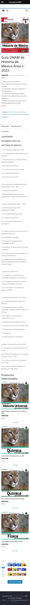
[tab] (5, 126)
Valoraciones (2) (16, 126)
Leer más (15, 422)
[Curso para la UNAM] (3, 10)
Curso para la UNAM (15, 582)
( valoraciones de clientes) (17, 75)
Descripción (5, 126)
